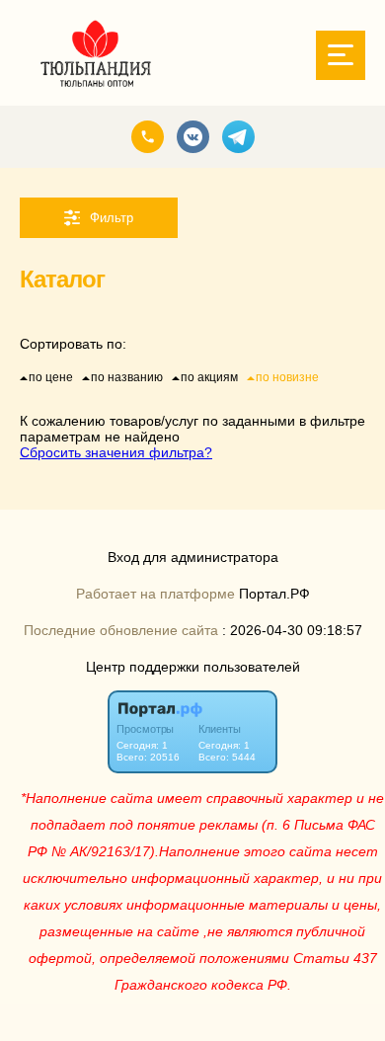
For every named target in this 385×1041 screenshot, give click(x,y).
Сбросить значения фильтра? (116, 452)
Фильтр (111, 217)
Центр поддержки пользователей (193, 667)
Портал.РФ (274, 594)
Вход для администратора (193, 557)
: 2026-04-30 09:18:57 (292, 630)
